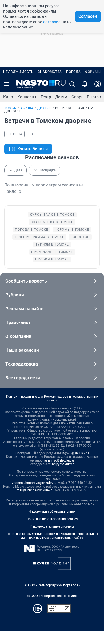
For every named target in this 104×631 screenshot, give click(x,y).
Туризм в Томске (52, 244)
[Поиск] (72, 84)
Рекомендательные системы (52, 526)
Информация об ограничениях (52, 511)
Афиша (27, 108)
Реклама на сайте (24, 308)
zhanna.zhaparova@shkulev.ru (34, 483)
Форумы (93, 72)
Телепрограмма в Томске (39, 237)
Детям (61, 96)
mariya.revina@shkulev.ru (35, 490)
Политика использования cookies (52, 519)
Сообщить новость (26, 281)
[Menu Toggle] (6, 84)
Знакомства (50, 72)
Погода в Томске (31, 229)
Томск (10, 108)
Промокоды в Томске (52, 252)
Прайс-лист (18, 322)
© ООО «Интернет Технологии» (52, 596)
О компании (18, 336)
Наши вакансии (22, 350)
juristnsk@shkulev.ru (59, 460)
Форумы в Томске (72, 229)
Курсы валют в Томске (52, 215)
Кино (8, 96)
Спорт (77, 96)
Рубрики (14, 294)
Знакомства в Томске (52, 222)
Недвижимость (18, 72)
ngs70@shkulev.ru (75, 453)
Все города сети (22, 377)
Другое (44, 108)
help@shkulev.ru (63, 464)
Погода (73, 72)
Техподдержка (21, 364)
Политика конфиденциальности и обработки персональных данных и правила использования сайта (52, 535)
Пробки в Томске (52, 259)
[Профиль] (97, 84)
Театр (46, 96)
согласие (52, 21)
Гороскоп (80, 237)
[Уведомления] (84, 84)
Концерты (26, 96)
